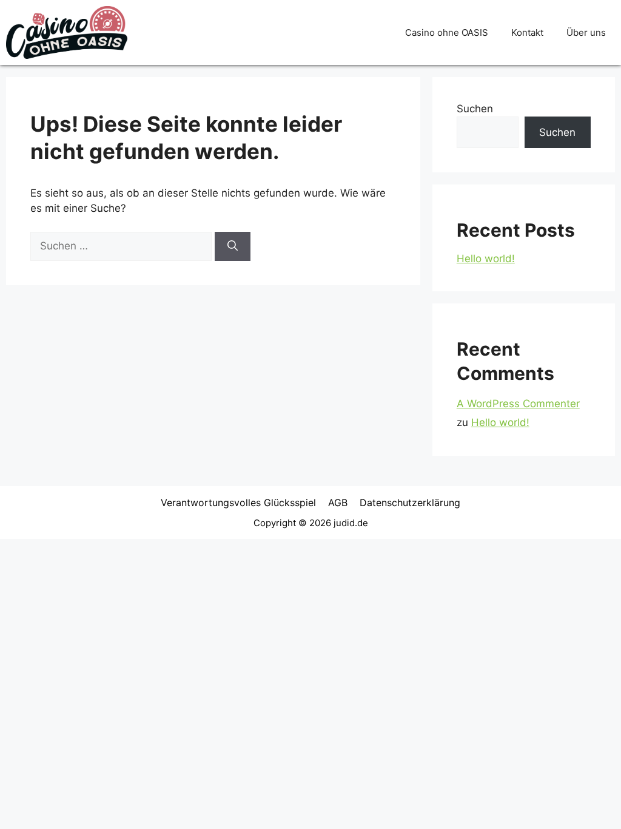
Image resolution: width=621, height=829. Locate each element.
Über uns (586, 32)
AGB (337, 502)
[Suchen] (232, 246)
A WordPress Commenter (518, 404)
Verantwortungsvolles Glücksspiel (238, 502)
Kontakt (527, 32)
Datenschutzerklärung (410, 502)
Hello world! (486, 258)
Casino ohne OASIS (446, 32)
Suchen (475, 109)
